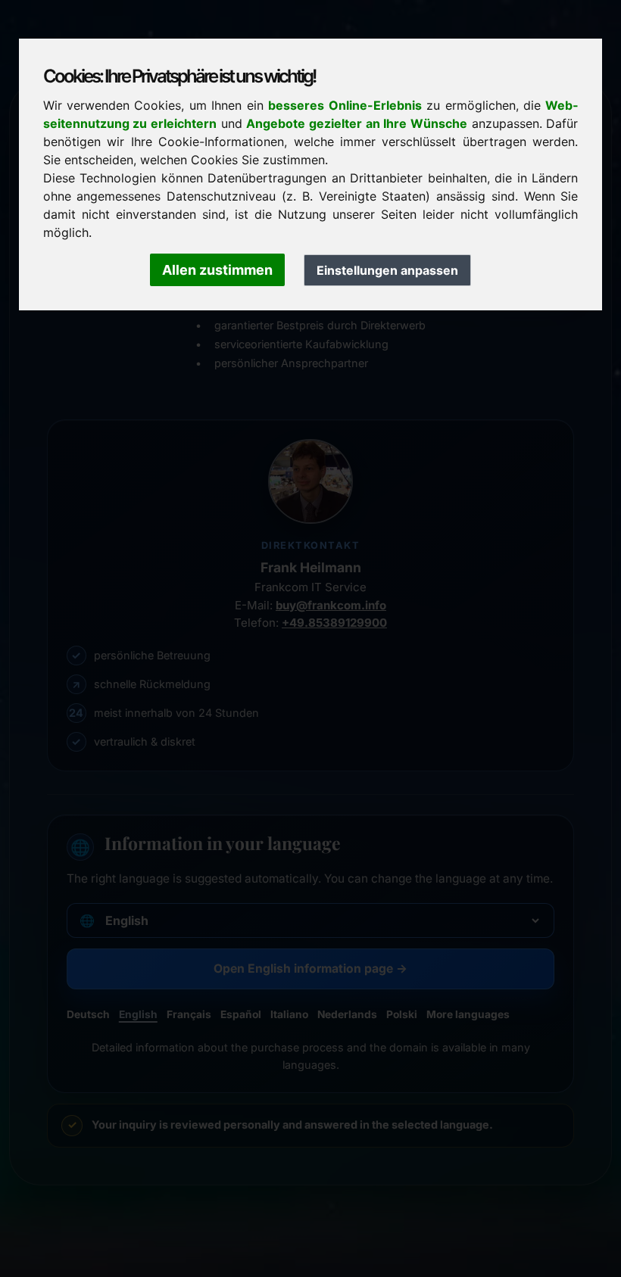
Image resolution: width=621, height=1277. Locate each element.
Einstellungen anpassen (387, 270)
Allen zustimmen (217, 270)
